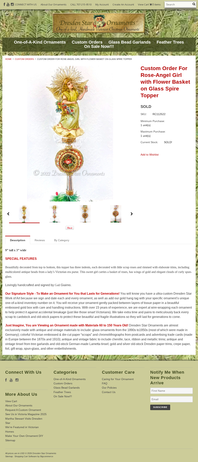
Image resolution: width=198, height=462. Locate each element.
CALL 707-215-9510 (80, 4)
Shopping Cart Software (26, 456)
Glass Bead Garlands (129, 42)
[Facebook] (4, 4)
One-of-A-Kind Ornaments (40, 42)
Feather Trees (170, 42)
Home (8, 59)
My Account (102, 4)
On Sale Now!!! (99, 46)
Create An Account (123, 4)
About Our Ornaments (54, 4)
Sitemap (10, 440)
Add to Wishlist (150, 154)
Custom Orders (87, 42)
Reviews (40, 240)
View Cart (149, 4)
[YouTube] (8, 4)
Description (17, 240)
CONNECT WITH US (26, 4)
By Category (61, 240)
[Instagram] (12, 4)
